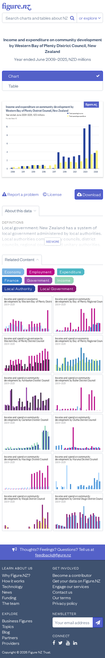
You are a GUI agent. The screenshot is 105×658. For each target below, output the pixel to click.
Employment (40, 271)
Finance (12, 280)
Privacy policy (64, 603)
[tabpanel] (52, 139)
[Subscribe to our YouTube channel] (68, 643)
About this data (18, 210)
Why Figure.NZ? (16, 575)
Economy (13, 271)
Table (13, 86)
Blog (6, 632)
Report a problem (23, 194)
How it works (13, 580)
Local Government (56, 288)
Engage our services (70, 586)
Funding (9, 597)
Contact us (62, 592)
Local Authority (18, 288)
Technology (12, 586)
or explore (88, 18)
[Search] (72, 18)
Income (63, 280)
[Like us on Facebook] (53, 643)
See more (52, 241)
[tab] (52, 76)
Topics (8, 626)
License (54, 194)
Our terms (61, 597)
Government (38, 280)
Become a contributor (72, 575)
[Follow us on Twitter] (60, 643)
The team (10, 603)
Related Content (19, 259)
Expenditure (70, 271)
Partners (10, 637)
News (7, 592)
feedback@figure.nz (53, 554)
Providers (10, 643)
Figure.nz (16, 6)
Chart (13, 76)
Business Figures (17, 620)
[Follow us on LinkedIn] (75, 643)
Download (91, 194)
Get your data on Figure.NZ (76, 580)
